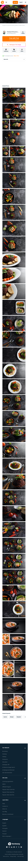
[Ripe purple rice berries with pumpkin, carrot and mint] (13, 471)
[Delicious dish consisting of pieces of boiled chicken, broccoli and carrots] (13, 646)
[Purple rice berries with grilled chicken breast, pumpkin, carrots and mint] (13, 94)
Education (4, 828)
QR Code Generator (7, 839)
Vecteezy (4, 820)
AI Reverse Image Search (8, 833)
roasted (19, 783)
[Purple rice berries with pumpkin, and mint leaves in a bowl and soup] (13, 344)
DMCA (3, 850)
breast (11, 783)
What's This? (16, 55)
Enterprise (5, 825)
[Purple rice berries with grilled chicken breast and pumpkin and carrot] (13, 360)
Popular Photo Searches (8, 858)
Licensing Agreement (7, 848)
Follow (23, 33)
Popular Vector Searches (8, 856)
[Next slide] (22, 783)
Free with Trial (14, 38)
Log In (20, 2)
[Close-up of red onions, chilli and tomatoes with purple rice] (13, 534)
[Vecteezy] (2, 2)
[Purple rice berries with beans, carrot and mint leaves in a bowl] (13, 455)
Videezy (4, 823)
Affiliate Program (6, 853)
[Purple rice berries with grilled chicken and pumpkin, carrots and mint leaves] (13, 328)
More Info (6, 58)
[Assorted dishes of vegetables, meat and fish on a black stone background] (13, 518)
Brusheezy (5, 817)
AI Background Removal (8, 836)
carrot (5, 783)
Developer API (5, 831)
